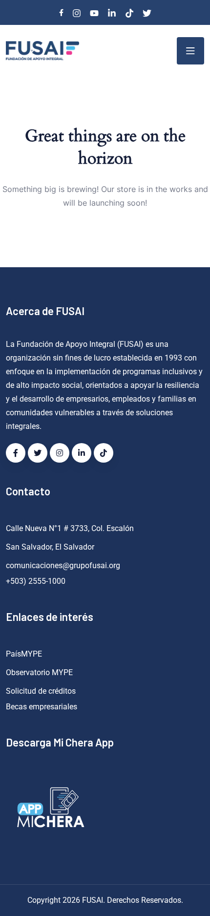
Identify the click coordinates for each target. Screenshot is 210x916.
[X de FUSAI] (37, 453)
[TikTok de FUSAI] (103, 453)
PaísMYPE (24, 654)
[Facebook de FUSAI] (15, 453)
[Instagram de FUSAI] (59, 453)
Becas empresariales (41, 706)
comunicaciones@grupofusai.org (63, 565)
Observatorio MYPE (39, 672)
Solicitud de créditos (41, 691)
